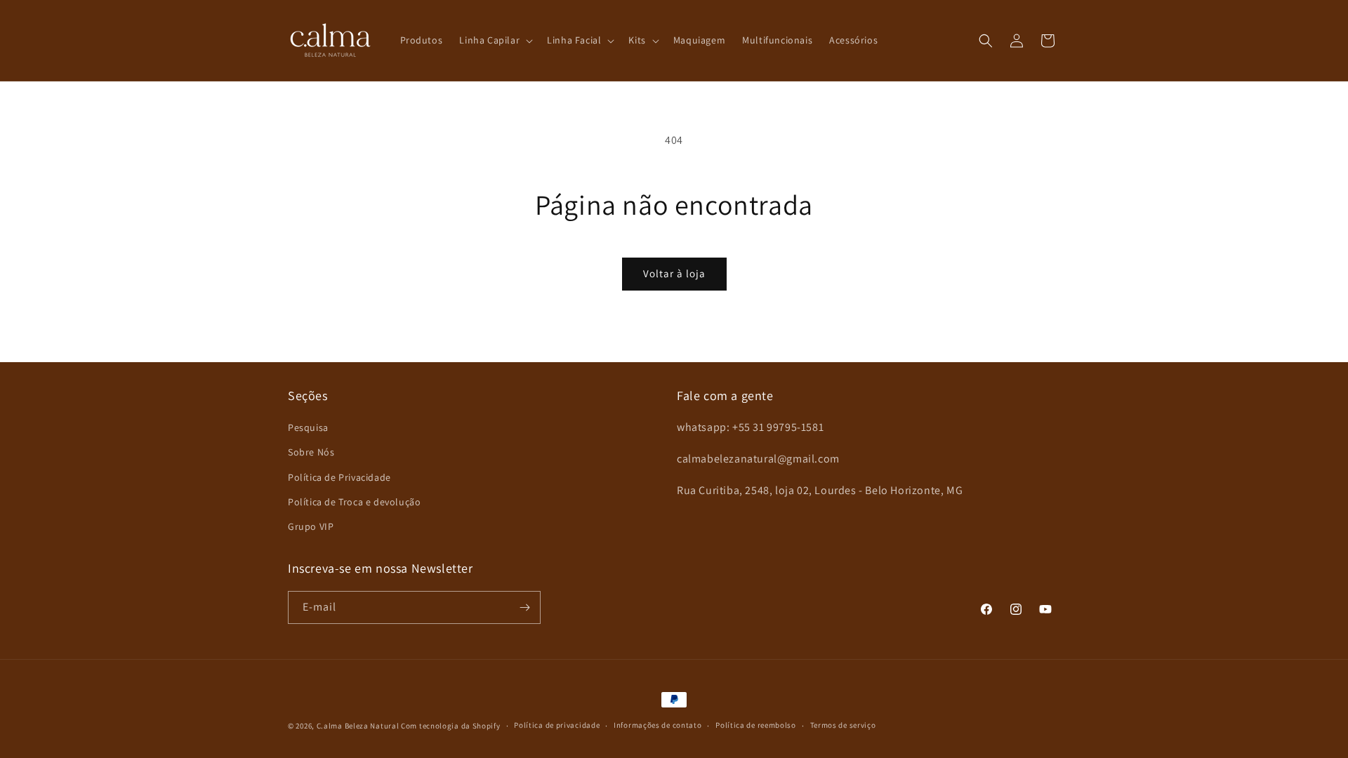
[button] (494, 40)
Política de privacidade (557, 725)
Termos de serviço (843, 725)
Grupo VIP (310, 526)
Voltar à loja (674, 273)
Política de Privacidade (339, 477)
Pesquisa (308, 427)
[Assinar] (524, 607)
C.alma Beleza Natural (358, 726)
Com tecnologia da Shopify (451, 726)
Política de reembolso (755, 725)
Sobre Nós (311, 452)
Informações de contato (657, 725)
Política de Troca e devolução (354, 502)
